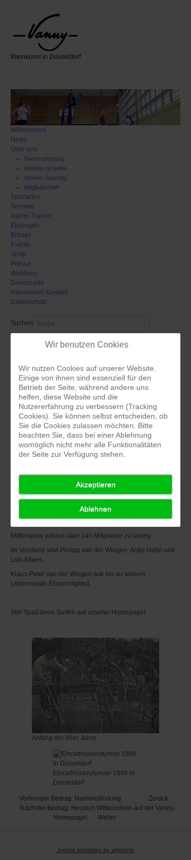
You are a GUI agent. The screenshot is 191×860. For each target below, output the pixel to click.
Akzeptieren (96, 484)
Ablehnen (95, 509)
